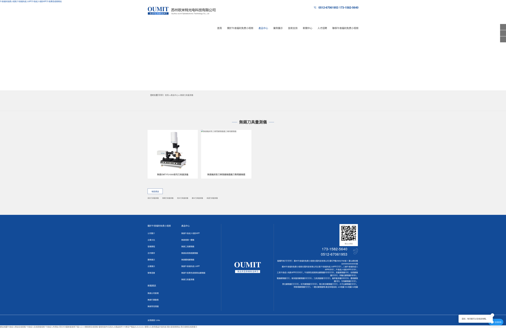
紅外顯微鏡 (305, 284)
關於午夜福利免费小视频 (240, 28)
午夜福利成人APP (328, 266)
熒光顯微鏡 (286, 284)
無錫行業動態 (153, 299)
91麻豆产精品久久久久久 (133, 326)
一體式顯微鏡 (317, 287)
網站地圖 (3, 326)
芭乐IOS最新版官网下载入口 (71, 326)
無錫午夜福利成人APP (190, 266)
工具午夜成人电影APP (286, 272)
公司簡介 (151, 233)
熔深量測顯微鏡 (297, 278)
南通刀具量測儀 (212, 198)
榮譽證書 (151, 272)
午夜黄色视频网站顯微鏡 (314, 272)
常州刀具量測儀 (182, 198)
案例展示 (278, 28)
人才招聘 (322, 28)
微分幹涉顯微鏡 (325, 284)
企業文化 (151, 239)
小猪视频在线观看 (90, 326)
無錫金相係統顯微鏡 (189, 253)
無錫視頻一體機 (187, 239)
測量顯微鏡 (340, 272)
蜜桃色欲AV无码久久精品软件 (110, 326)
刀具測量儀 (318, 278)
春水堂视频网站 (173, 326)
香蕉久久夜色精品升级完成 (155, 326)
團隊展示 (151, 259)
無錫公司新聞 (153, 293)
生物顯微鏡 (346, 281)
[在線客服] (503, 33)
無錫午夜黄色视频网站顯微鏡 (193, 272)
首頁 (219, 28)
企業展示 (151, 266)
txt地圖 (355, 287)
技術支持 (293, 28)
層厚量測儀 (336, 278)
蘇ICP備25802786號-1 (338, 260)
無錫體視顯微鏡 (187, 259)
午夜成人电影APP (343, 269)
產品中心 (263, 28)
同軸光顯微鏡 (345, 275)
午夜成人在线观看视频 (35, 326)
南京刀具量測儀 (153, 198)
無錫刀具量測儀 (186, 95)
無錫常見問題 (153, 306)
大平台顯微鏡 (345, 284)
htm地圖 (348, 287)
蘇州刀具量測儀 (197, 198)
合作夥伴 (151, 253)
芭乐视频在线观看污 (189, 326)
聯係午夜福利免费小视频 (345, 28)
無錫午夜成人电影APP (190, 233)
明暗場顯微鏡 (299, 287)
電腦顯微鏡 (281, 278)
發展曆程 (151, 246)
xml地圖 (341, 287)
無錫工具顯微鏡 (187, 246)
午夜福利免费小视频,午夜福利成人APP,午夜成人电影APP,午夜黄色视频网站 (31, 1)
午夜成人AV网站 (52, 326)
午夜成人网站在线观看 (16, 326)
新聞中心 (307, 28)
